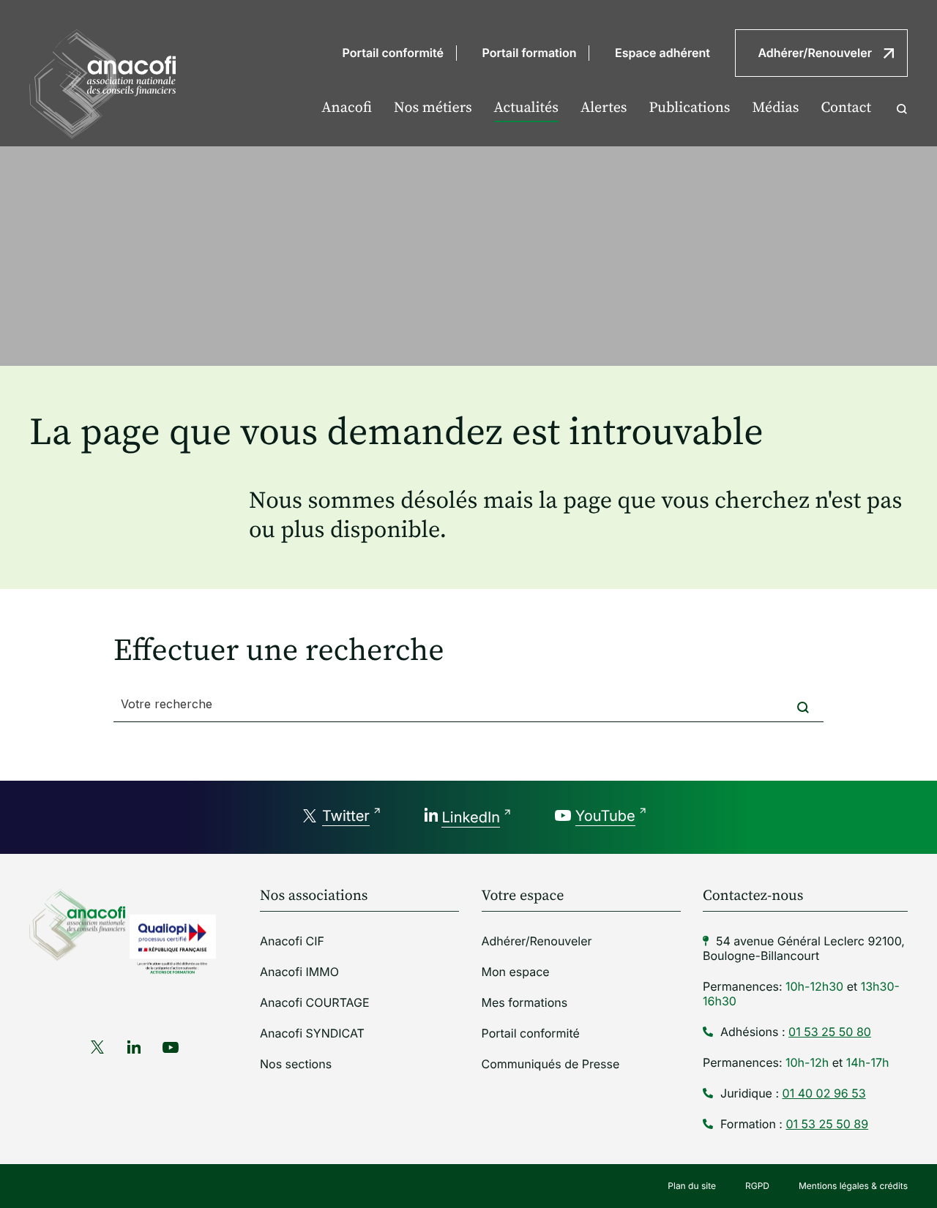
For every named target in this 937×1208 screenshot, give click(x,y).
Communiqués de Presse (551, 1064)
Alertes (604, 108)
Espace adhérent (662, 52)
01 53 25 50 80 (829, 1031)
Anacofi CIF (292, 941)
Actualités (526, 108)
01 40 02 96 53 (824, 1093)
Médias (775, 108)
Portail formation (529, 52)
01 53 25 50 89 (826, 1124)
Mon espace (516, 971)
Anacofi (346, 108)
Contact (846, 108)
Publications (690, 108)
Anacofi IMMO (299, 971)
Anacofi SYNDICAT (312, 1033)
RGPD (757, 1185)
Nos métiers (433, 108)
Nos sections (296, 1064)
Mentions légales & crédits (853, 1185)
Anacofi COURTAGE (315, 1002)
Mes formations (525, 1002)
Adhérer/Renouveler (815, 52)
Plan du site (692, 1185)
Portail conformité (393, 52)
